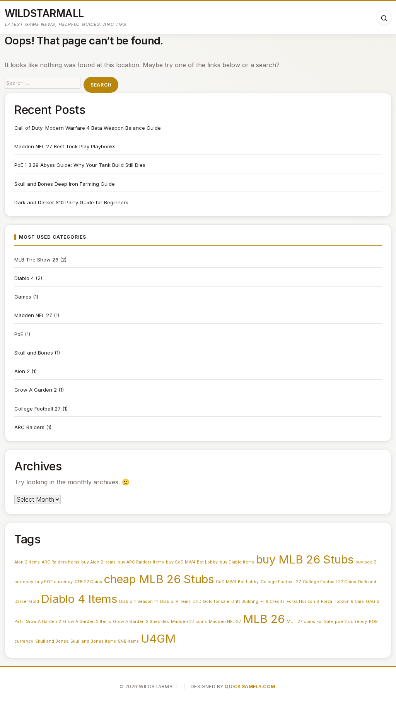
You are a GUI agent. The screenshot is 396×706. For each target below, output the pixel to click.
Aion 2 (22, 371)
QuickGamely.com (250, 686)
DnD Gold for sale (211, 601)
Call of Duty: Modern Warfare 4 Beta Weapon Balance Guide (87, 128)
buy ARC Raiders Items (141, 562)
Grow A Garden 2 (35, 390)
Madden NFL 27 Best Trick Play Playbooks (65, 146)
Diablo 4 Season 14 (138, 601)
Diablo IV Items (175, 601)
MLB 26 (264, 619)
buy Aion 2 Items (98, 562)
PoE (18, 334)
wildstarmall (44, 13)
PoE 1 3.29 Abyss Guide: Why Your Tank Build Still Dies (79, 165)
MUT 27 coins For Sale (310, 621)
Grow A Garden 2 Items (87, 621)
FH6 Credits (272, 601)
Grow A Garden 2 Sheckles (141, 621)
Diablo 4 (24, 278)
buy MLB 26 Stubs (304, 559)
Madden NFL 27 (33, 315)
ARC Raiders (29, 427)
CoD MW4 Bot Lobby (237, 581)
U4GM (158, 638)
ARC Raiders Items (60, 562)
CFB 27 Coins (88, 581)
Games (22, 297)
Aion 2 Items (27, 562)
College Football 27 (37, 409)
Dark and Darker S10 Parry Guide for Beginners (71, 202)
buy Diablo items (237, 562)
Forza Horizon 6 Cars (342, 601)
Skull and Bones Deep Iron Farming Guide (64, 184)
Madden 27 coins (189, 621)
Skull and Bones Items (93, 641)
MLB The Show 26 (36, 259)
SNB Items (128, 641)
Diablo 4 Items (79, 599)
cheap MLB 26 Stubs (159, 579)
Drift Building (244, 601)
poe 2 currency (351, 621)
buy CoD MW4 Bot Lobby (192, 562)
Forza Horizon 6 (303, 601)
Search (100, 85)
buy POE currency (54, 581)
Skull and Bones (33, 353)
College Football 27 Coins (329, 581)
